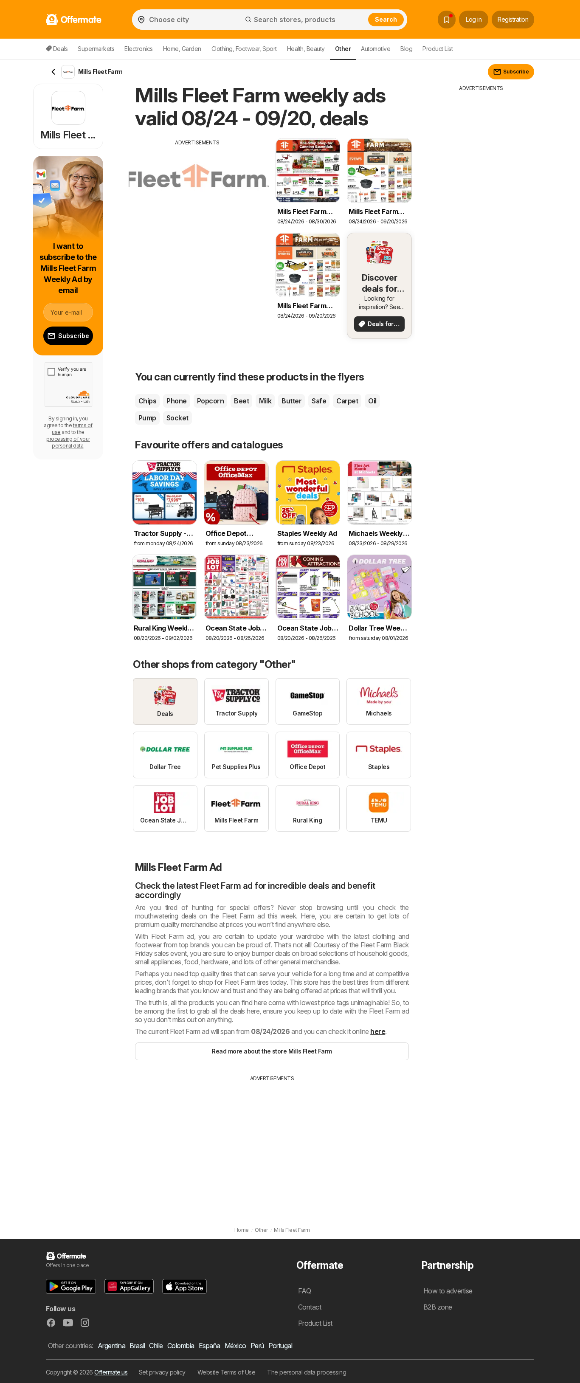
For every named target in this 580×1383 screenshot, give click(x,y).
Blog (406, 48)
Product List (437, 48)
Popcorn (210, 401)
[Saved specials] (447, 19)
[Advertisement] (197, 205)
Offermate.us (110, 1372)
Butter (291, 401)
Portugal (280, 1345)
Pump (147, 418)
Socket (177, 418)
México (235, 1345)
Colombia (180, 1345)
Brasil (137, 1345)
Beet (241, 401)
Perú (257, 1345)
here (377, 1031)
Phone (176, 401)
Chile (156, 1345)
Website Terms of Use (226, 1372)
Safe (319, 401)
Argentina (111, 1345)
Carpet (347, 401)
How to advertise (448, 1291)
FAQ (304, 1291)
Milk (265, 401)
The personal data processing (306, 1372)
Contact (309, 1307)
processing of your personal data (68, 442)
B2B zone (437, 1307)
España (209, 1345)
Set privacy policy (162, 1372)
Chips (147, 401)
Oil (372, 401)
